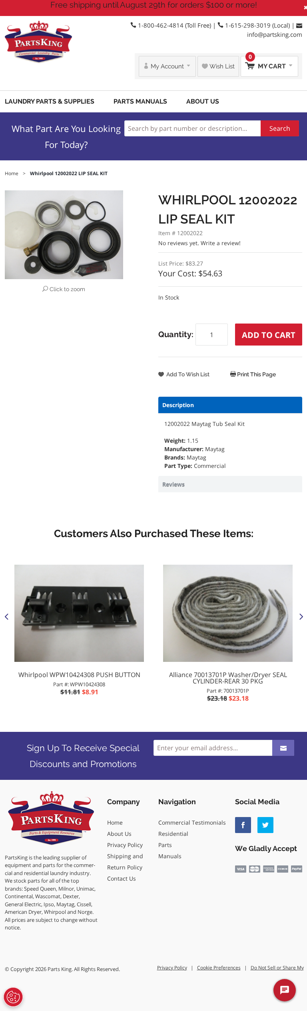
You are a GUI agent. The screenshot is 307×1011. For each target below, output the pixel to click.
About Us (202, 101)
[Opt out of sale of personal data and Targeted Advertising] (13, 997)
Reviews (173, 484)
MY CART (268, 63)
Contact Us (121, 878)
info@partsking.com (274, 34)
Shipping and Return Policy (125, 861)
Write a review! (221, 243)
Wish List (221, 66)
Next (300, 616)
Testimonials (208, 822)
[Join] (283, 748)
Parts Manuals (140, 101)
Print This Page (256, 374)
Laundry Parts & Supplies (49, 101)
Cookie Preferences (219, 967)
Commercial (174, 822)
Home (115, 822)
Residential (173, 833)
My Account (167, 66)
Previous (6, 616)
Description (178, 405)
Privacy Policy (125, 845)
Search (279, 128)
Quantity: (176, 334)
